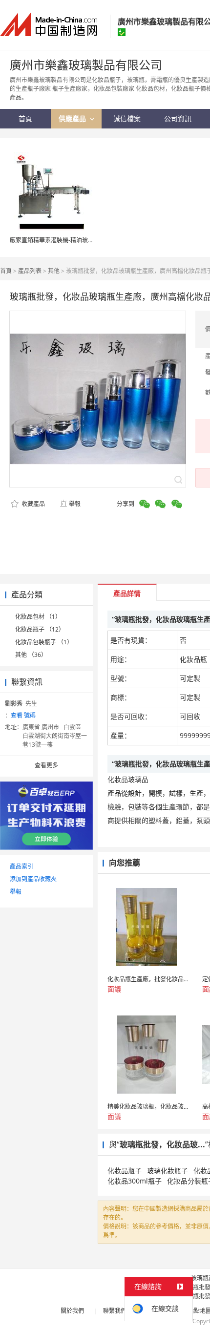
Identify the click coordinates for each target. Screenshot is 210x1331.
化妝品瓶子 (124, 1170)
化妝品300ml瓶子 (134, 1180)
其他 (54, 271)
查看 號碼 (23, 715)
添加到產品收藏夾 (33, 879)
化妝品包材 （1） (38, 617)
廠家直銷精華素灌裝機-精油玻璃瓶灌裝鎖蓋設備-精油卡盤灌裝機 (94, 240)
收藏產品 (32, 504)
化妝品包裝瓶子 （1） (44, 642)
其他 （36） (31, 655)
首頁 (6, 271)
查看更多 (46, 765)
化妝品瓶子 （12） (39, 629)
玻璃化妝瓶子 (167, 1170)
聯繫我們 (114, 1311)
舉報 (75, 504)
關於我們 (72, 1311)
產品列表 (30, 271)
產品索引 (21, 866)
